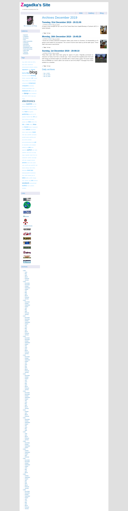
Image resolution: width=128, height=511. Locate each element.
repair (31, 155)
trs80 (26, 175)
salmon (29, 157)
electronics (28, 101)
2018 (24, 300)
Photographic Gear (27, 47)
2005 (24, 489)
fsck (29, 111)
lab (23, 124)
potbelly (24, 147)
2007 (24, 458)
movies (30, 132)
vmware (26, 180)
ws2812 (24, 185)
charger (35, 78)
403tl (29, 62)
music (34, 132)
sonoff (26, 165)
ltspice (30, 127)
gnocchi (31, 114)
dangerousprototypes (27, 88)
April (26, 275)
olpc (26, 134)
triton (23, 175)
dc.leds (32, 90)
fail (35, 104)
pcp (23, 139)
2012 (24, 410)
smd (31, 162)
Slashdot (27, 216)
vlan (23, 180)
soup (29, 165)
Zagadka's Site (35, 5)
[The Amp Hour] (27, 208)
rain (30, 152)
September (27, 287)
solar (23, 165)
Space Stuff (26, 50)
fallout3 (24, 106)
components (25, 83)
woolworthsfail (33, 183)
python (29, 150)
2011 (24, 417)
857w (34, 62)
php (33, 142)
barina (24, 73)
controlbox (31, 85)
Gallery (91, 13)
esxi (33, 104)
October (27, 286)
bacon (33, 69)
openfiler (29, 134)
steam (23, 167)
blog (33, 72)
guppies (24, 116)
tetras (33, 167)
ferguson (32, 106)
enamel (24, 104)
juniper (23, 121)
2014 (24, 374)
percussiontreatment (27, 142)
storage (27, 167)
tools (28, 170)
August (26, 289)
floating (35, 109)
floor (23, 111)
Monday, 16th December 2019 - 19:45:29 (61, 36)
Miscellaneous (26, 46)
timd (50, 24)
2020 (24, 270)
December (27, 283)
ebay (32, 96)
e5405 (25, 96)
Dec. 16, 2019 (47, 75)
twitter (27, 178)
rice (36, 155)
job (30, 119)
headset (28, 116)
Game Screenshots (27, 41)
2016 (24, 336)
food (26, 111)
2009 (24, 441)
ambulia (31, 67)
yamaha (32, 185)
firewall (31, 109)
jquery (32, 119)
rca (32, 152)
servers (24, 162)
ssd (36, 165)
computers (25, 85)
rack (33, 150)
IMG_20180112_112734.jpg (30, 26)
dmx (30, 93)
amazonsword (25, 67)
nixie (23, 134)
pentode (30, 139)
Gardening (25, 42)
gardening (25, 114)
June (26, 272)
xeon (28, 185)
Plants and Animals (27, 49)
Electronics (25, 38)
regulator (27, 155)
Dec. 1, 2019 (47, 73)
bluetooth (24, 75)
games (31, 111)
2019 (24, 281)
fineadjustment (25, 109)
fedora (27, 106)
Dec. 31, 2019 (47, 76)
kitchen (33, 121)
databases (25, 91)
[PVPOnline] (27, 234)
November (27, 284)
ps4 (27, 147)
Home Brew (26, 44)
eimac (23, 98)
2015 (24, 355)
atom (29, 69)
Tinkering (25, 52)
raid (28, 152)
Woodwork (25, 53)
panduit (24, 137)
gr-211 (34, 114)
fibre (35, 106)
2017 (24, 316)
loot (23, 127)
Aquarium (25, 35)
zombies (24, 188)
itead (23, 119)
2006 (24, 474)
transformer (33, 172)
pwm (32, 147)
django (26, 93)
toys (32, 170)
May (26, 273)
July (26, 291)
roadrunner (24, 157)
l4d (36, 121)
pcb (35, 137)
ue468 (30, 178)
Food (24, 39)
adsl (23, 64)
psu (29, 147)
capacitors (28, 78)
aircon (26, 64)
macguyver (35, 127)
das (33, 88)
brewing (33, 75)
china (23, 80)
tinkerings (24, 170)
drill (23, 96)
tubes (24, 178)
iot (34, 116)
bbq (27, 73)
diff (23, 93)
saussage (34, 157)
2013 (24, 391)
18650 (25, 62)
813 (31, 62)
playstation (26, 144)
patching (31, 137)
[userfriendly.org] (27, 230)
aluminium (30, 64)
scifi (23, 160)
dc (29, 91)
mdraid (28, 129)
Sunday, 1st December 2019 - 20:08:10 (60, 51)
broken (23, 78)
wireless (36, 180)
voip (30, 180)
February (27, 278)
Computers (25, 36)
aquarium (25, 69)
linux (34, 124)
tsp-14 (33, 175)
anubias (35, 67)
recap (34, 152)
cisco (30, 80)
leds (27, 124)
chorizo (27, 80)
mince (23, 132)
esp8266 (29, 104)
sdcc (25, 160)
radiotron (24, 152)
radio (36, 150)
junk (27, 121)
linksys (31, 124)
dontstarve (34, 93)
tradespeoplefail (26, 172)
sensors (33, 160)
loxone (26, 127)
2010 (24, 432)
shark (28, 162)
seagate (29, 160)
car (32, 78)
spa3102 (33, 165)
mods (26, 132)
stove (30, 167)
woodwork (25, 183)
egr (35, 96)
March (26, 277)
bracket (28, 75)
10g (23, 62)
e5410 (29, 96)
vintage (34, 178)
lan (25, 124)
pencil (25, 139)
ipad (36, 116)
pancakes (34, 134)
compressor (32, 83)
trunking (30, 175)
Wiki (81, 13)
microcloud (33, 129)
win (32, 180)
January (27, 280)
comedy (34, 80)
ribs (34, 155)
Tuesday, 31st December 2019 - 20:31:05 (61, 22)
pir (22, 144)
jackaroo (27, 119)
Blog (102, 13)
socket (34, 162)
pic (35, 142)
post (30, 144)
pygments (24, 150)
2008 (24, 449)
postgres (34, 144)
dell (35, 90)
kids (29, 122)
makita (23, 129)
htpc (32, 116)
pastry (27, 137)
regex (23, 155)
